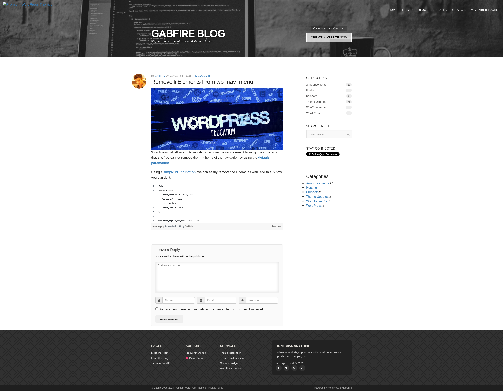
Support (438, 9)
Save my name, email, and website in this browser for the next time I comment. (211, 308)
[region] (217, 203)
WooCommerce (316, 107)
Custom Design (229, 363)
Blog (422, 9)
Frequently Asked (196, 352)
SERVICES (459, 9)
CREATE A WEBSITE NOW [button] (329, 37)
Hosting (311, 90)
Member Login (485, 9)
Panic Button (196, 358)
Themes (408, 9)
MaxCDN (347, 387)
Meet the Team (159, 352)
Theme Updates (316, 101)
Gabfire (160, 75)
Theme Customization (232, 358)
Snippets (311, 96)
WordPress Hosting (231, 368)
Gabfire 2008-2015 (164, 387)
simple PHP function (179, 172)
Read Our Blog (159, 358)
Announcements (316, 84)
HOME (393, 9)
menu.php (159, 226)
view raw (276, 226)
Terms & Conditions (162, 363)
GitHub (189, 226)
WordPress (313, 113)
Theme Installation (230, 352)
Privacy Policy (215, 387)
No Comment (202, 75)
